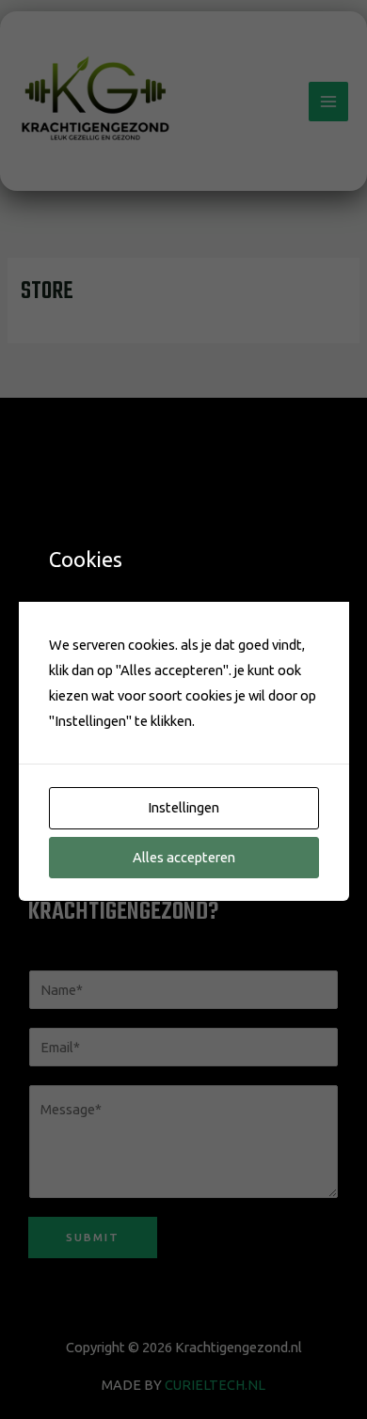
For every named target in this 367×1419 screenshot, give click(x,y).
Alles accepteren (184, 857)
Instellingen (183, 807)
